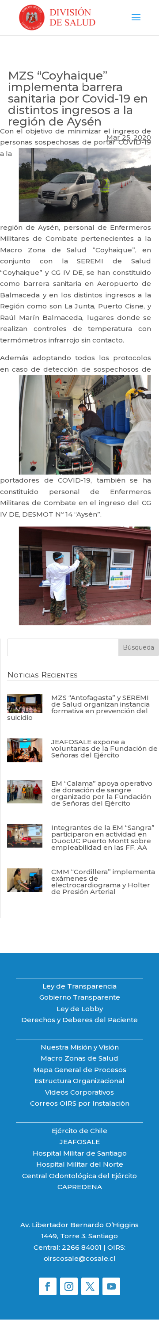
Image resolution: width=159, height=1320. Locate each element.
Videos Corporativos (79, 1092)
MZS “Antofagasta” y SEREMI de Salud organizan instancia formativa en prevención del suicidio (78, 707)
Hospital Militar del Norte (79, 1164)
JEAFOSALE (80, 1141)
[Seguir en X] (90, 1286)
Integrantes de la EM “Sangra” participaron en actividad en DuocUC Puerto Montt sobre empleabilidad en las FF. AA (103, 837)
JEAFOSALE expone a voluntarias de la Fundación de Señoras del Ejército (104, 748)
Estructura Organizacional (79, 1081)
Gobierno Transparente (79, 997)
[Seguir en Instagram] (69, 1286)
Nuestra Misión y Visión (80, 1047)
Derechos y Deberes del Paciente (79, 1020)
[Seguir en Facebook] (48, 1286)
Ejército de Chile (79, 1130)
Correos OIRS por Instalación (79, 1103)
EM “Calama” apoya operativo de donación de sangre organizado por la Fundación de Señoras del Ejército (101, 793)
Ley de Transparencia (79, 986)
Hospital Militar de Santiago (80, 1153)
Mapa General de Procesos (79, 1069)
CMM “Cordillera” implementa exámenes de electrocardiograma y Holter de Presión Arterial (103, 881)
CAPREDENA (79, 1187)
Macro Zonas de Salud (79, 1058)
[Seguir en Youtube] (111, 1286)
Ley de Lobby (80, 1008)
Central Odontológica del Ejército (79, 1176)
